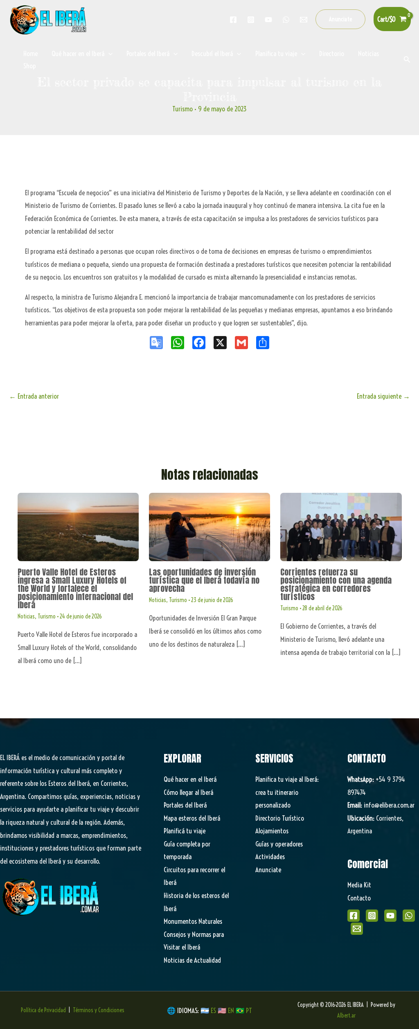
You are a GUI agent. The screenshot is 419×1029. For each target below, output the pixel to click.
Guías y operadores (279, 843)
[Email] (357, 929)
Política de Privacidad (43, 1010)
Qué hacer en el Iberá (78, 53)
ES (214, 1010)
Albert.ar (346, 1015)
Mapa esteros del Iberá (192, 818)
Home (30, 53)
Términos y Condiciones (98, 1010)
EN (231, 1010)
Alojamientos (271, 830)
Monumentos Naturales (193, 921)
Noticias (368, 53)
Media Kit (359, 884)
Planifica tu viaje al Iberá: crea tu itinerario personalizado (287, 792)
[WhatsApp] (409, 915)
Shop (29, 65)
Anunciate (268, 869)
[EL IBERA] (49, 18)
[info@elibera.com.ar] (303, 19)
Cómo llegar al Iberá (188, 792)
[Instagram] (251, 19)
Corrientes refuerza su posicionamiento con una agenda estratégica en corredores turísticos (336, 584)
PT (249, 1010)
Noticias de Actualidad (192, 960)
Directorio (331, 53)
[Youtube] (268, 19)
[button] (340, 19)
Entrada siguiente (383, 396)
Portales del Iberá (147, 53)
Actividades (270, 856)
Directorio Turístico (279, 818)
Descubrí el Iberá (212, 53)
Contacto (359, 898)
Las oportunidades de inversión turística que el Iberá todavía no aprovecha (204, 580)
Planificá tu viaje (184, 830)
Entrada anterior (34, 396)
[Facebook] (233, 19)
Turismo (182, 108)
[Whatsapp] (286, 19)
